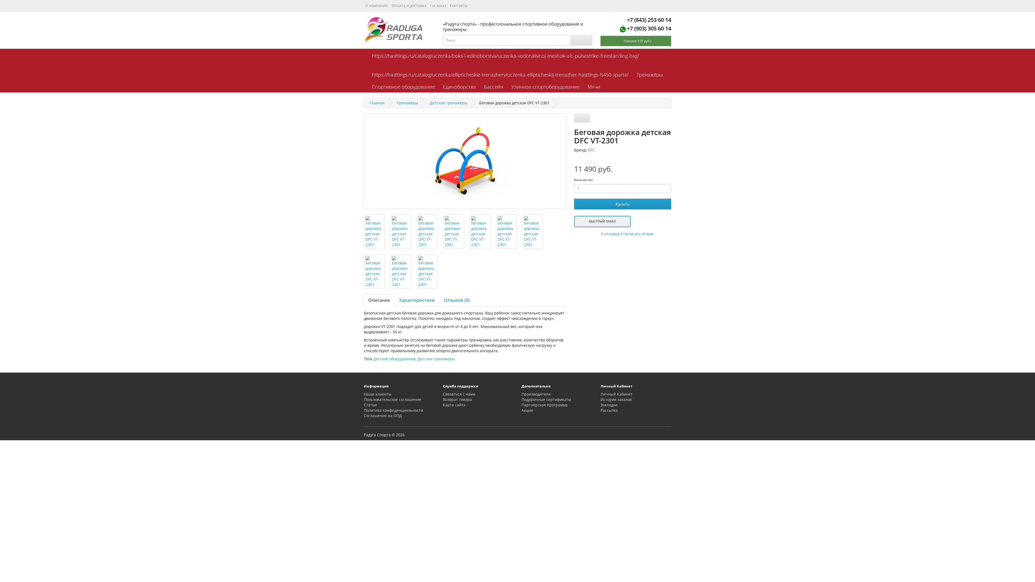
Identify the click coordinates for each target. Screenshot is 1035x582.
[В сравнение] (585, 118)
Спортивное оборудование (403, 87)
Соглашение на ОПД (383, 415)
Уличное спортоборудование (545, 87)
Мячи (594, 87)
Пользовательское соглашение (392, 399)
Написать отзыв (638, 233)
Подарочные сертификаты (546, 399)
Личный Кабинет (617, 394)
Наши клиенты (377, 394)
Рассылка (609, 410)
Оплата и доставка (409, 5)
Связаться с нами (459, 394)
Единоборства (459, 87)
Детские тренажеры (436, 358)
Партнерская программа (545, 404)
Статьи (370, 404)
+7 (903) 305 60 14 (649, 28)
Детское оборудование (394, 358)
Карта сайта (454, 404)
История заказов (616, 399)
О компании (376, 5)
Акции (527, 410)
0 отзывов (610, 233)
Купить (623, 204)
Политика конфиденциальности (393, 410)
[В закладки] (578, 118)
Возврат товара (457, 399)
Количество (583, 180)
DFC (591, 150)
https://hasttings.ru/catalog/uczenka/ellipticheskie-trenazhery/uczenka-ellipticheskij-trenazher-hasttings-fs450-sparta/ (500, 74)
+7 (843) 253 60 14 (649, 19)
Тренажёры (650, 74)
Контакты (459, 5)
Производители (536, 394)
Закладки (609, 404)
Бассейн (493, 87)
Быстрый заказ (602, 221)
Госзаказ (438, 5)
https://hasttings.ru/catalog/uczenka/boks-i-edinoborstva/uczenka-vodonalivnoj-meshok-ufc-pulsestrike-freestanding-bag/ (505, 56)
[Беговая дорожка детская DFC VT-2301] (465, 161)
